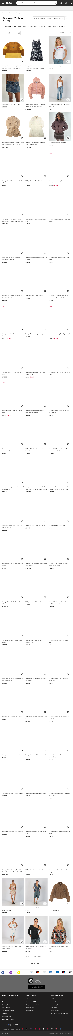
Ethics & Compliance (8, 1019)
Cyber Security (30, 1010)
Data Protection (6, 1016)
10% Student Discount (8, 1010)
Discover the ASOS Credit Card (59, 1013)
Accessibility (68, 1033)
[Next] (68, 18)
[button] (22, 1029)
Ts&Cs (61, 1033)
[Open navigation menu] (3, 3)
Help (3, 999)
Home (4, 13)
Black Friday (53, 1007)
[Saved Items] (65, 3)
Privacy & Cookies (53, 1033)
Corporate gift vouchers (56, 1005)
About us (28, 999)
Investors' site (30, 1007)
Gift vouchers (54, 1002)
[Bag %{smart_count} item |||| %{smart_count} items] (70, 3)
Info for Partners (54, 1010)
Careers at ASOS (31, 1002)
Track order (5, 1002)
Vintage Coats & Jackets (55, 18)
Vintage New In (39, 18)
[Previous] (31, 18)
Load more (36, 963)
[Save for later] (22, 61)
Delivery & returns (7, 1005)
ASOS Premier (6, 1007)
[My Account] (61, 3)
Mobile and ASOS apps (56, 999)
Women (11, 13)
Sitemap (4, 1013)
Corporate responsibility (32, 1005)
